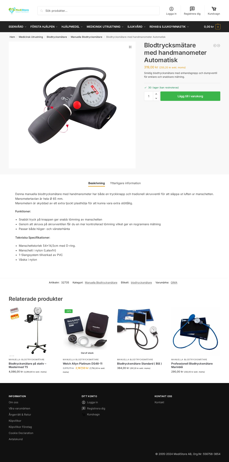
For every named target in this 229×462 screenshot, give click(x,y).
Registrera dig (192, 13)
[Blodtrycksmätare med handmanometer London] (215, 45)
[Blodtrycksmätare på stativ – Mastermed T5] (33, 331)
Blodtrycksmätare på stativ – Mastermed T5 (27, 365)
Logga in (171, 13)
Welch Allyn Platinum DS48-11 (82, 363)
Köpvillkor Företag (20, 427)
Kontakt (159, 402)
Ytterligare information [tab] (125, 183)
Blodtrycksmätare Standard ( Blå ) (139, 363)
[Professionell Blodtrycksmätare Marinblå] (218, 45)
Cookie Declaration (21, 433)
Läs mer (87, 379)
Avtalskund (16, 439)
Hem (12, 36)
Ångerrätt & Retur (20, 414)
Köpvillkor (15, 420)
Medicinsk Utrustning (31, 36)
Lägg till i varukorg (190, 96)
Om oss (13, 402)
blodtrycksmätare (141, 282)
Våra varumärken (19, 408)
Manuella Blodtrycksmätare (86, 36)
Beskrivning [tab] (96, 183)
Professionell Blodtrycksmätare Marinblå (192, 365)
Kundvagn (214, 13)
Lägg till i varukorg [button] (33, 379)
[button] (212, 26)
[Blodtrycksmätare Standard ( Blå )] (141, 331)
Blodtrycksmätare (57, 36)
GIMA (174, 282)
